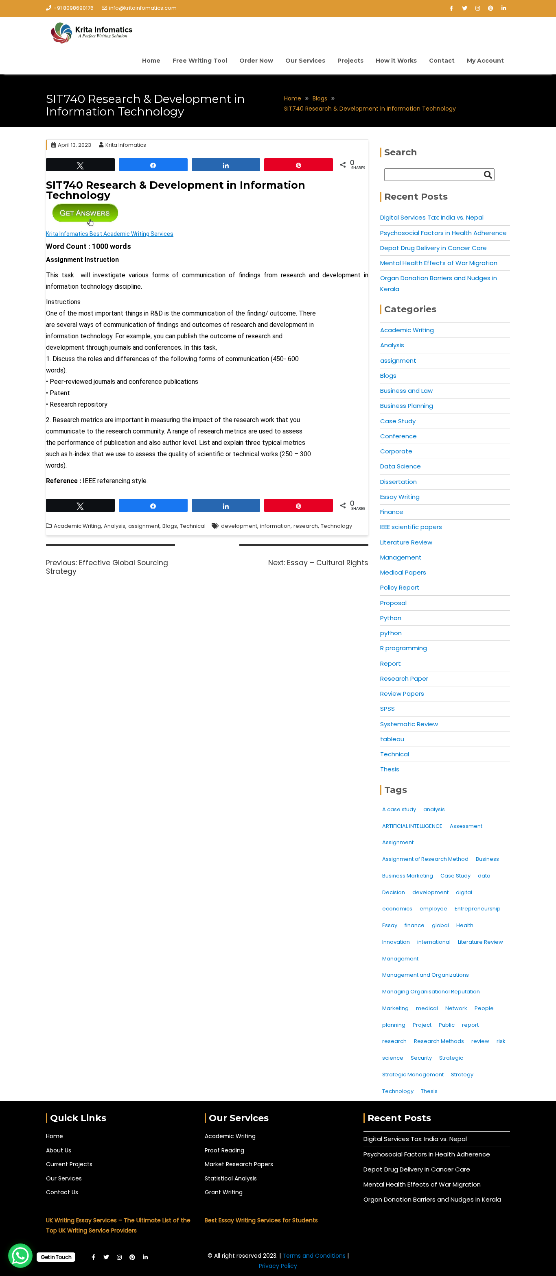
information (275, 526)
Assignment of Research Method (425, 859)
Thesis (389, 769)
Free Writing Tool (200, 60)
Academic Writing (77, 526)
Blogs (169, 526)
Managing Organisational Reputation (431, 991)
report (470, 1025)
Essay (389, 925)
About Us (58, 1150)
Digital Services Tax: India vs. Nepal (432, 217)
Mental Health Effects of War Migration (438, 263)
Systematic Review (409, 724)
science (392, 1058)
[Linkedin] (503, 8)
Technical (193, 526)
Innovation (396, 942)
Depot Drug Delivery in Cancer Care (433, 248)
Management (401, 557)
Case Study (398, 421)
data (484, 876)
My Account (485, 60)
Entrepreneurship (478, 908)
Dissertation (398, 481)
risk (501, 1041)
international (434, 942)
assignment (144, 526)
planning (393, 1025)
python (391, 633)
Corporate (396, 451)
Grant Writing (224, 1192)
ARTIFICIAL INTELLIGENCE (412, 826)
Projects (350, 60)
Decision (393, 892)
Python (390, 618)
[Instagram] (477, 8)
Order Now (256, 60)
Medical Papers (403, 572)
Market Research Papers (239, 1164)
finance (415, 925)
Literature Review (406, 542)
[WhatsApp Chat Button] (20, 1255)
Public (447, 1025)
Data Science (400, 466)
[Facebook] (451, 8)
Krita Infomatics (125, 145)
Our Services (305, 60)
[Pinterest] (490, 8)
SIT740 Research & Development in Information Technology (175, 190)
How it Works (396, 60)
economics (397, 908)
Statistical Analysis (231, 1178)
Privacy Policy (278, 1266)
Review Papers (402, 693)
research (305, 526)
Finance (391, 511)
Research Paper (404, 678)
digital (464, 892)
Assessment (466, 826)
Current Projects (69, 1164)
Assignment (398, 842)
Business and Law (406, 390)
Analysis (114, 526)
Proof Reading (224, 1150)
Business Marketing (407, 876)
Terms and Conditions (314, 1256)
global (440, 925)
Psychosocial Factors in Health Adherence (443, 233)
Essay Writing (400, 496)
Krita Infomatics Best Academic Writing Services (109, 234)
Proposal (393, 603)
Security (421, 1058)
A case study (399, 809)
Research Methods (439, 1041)
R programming (403, 648)
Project (422, 1025)
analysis (434, 809)
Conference (398, 436)
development (239, 526)
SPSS (387, 708)
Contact (442, 60)
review (480, 1041)
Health (464, 925)
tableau (392, 739)
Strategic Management (413, 1074)
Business (487, 859)
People (484, 1008)
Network (456, 1008)
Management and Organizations (425, 975)
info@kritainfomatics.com (143, 8)
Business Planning (406, 405)
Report (390, 663)
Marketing (395, 1008)
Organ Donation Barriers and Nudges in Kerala (432, 1199)
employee (433, 908)
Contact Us (62, 1192)
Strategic (451, 1058)
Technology (336, 526)
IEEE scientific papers (411, 527)
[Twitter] (464, 8)
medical (427, 1008)
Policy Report (400, 587)
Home (151, 60)
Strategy (462, 1074)
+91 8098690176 (73, 8)
